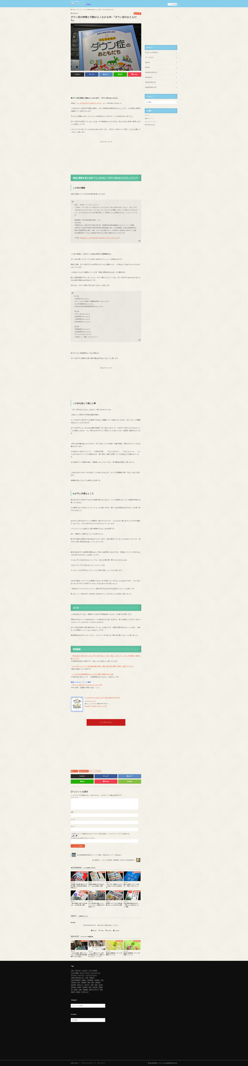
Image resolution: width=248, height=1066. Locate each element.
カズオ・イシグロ (84, 973)
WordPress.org (150, 125)
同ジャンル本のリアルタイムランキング (86, 685)
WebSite (95, 930)
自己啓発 (95, 987)
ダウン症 (75, 771)
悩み (79, 982)
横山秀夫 (73, 985)
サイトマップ (101, 1063)
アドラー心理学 (93, 970)
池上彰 (100, 985)
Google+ (117, 930)
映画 (147, 67)
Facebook (109, 930)
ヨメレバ (92, 701)
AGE (72, 970)
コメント (74, 797)
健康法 (84, 980)
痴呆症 (79, 987)
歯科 (92, 985)
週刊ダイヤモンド (94, 989)
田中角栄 (73, 987)
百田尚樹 (85, 987)
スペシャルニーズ (95, 973)
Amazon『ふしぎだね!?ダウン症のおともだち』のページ (98, 238)
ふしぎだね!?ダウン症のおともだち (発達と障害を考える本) (101, 697)
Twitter (102, 930)
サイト (73, 826)
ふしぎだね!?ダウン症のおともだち (89, 103)
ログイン (147, 115)
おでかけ (85, 970)
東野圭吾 (97, 982)
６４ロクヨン (84, 992)
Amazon (87, 706)
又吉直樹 (97, 980)
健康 (147, 62)
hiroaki (73, 922)
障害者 (78, 992)
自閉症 (100, 987)
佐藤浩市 (92, 978)
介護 (87, 978)
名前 (72, 812)
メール (73, 819)
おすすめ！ (78, 970)
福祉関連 (148, 77)
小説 (102, 980)
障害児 (73, 992)
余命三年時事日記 (76, 980)
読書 (99, 771)
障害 (101, 989)
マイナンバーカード (91, 975)
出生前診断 (90, 980)
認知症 (76, 989)
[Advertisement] (106, 83)
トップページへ (106, 722)
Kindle (93, 706)
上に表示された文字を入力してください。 (83, 838)
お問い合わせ (74, 1063)
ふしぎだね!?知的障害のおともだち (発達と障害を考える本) (92, 674)
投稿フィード (149, 118)
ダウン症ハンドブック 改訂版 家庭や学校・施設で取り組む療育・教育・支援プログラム (102, 666)
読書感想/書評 (84, 771)
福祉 (90, 987)
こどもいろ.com (161, 1063)
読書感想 (85, 989)
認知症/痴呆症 (150, 82)
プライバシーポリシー (87, 1063)
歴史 (96, 985)
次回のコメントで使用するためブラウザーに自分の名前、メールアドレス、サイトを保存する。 (101, 834)
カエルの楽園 (74, 973)
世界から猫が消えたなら (77, 978)
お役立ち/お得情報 (151, 52)
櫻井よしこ (80, 985)
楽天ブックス (101, 706)
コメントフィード (150, 121)
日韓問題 (83, 982)
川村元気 (73, 982)
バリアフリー (81, 975)
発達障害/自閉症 (151, 72)
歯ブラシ (87, 985)
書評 (93, 982)
